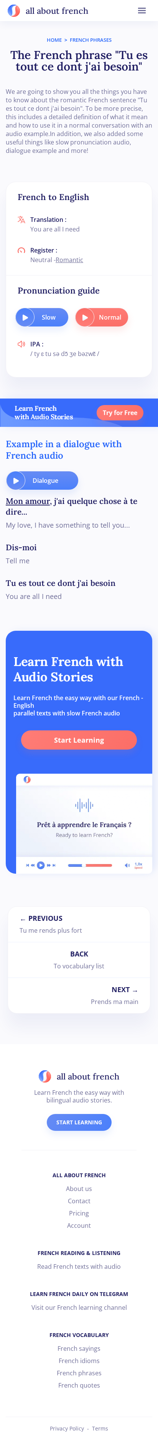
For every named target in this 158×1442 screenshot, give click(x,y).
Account (79, 1225)
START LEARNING (79, 1122)
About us (79, 1189)
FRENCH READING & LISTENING (79, 1253)
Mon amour (28, 501)
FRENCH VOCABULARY (79, 1335)
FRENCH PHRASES (91, 39)
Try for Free (120, 412)
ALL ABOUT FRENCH (79, 1175)
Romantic (69, 260)
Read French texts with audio (79, 1266)
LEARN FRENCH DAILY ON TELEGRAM (79, 1294)
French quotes (79, 1385)
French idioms (79, 1361)
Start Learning (79, 740)
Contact (79, 1201)
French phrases (79, 1373)
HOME (54, 39)
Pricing (79, 1213)
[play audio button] (25, 317)
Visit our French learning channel (79, 1307)
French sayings (79, 1348)
